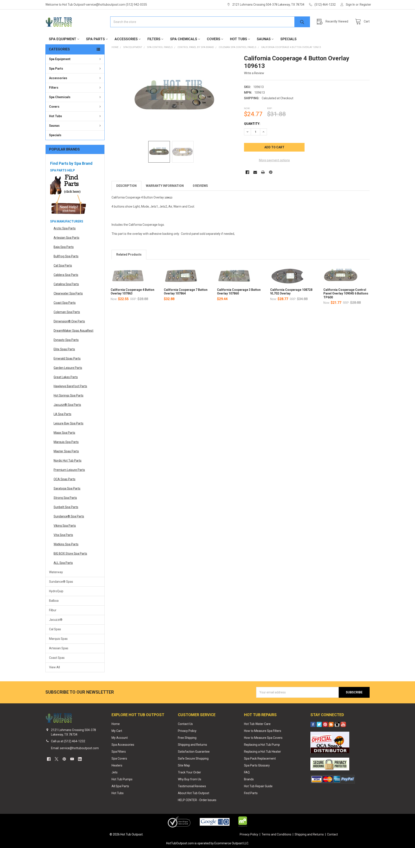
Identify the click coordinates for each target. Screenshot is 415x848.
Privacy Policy (187, 731)
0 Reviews (200, 185)
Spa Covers (119, 758)
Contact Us (185, 724)
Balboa (54, 600)
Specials (288, 39)
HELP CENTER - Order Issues (197, 800)
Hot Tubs (238, 39)
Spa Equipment (62, 39)
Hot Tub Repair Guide (258, 786)
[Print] (263, 172)
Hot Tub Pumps (122, 779)
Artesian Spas (58, 648)
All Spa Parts (120, 786)
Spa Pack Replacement (260, 758)
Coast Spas (57, 657)
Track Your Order (189, 772)
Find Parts (251, 793)
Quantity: (252, 123)
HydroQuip (56, 591)
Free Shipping (187, 737)
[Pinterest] (270, 172)
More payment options (274, 160)
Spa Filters (119, 751)
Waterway (56, 572)
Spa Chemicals (183, 39)
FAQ (247, 772)
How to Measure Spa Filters (262, 731)
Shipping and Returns (192, 744)
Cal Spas (55, 629)
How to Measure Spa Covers (263, 737)
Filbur (52, 610)
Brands (249, 779)
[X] (56, 759)
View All (54, 667)
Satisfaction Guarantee (194, 751)
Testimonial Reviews (192, 786)
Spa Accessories (123, 744)
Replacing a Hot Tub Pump (262, 744)
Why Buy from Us (189, 779)
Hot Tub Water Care (257, 724)
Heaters (117, 765)
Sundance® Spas (61, 581)
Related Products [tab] (129, 254)
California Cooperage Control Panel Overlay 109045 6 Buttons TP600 (345, 293)
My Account (120, 737)
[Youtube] (72, 759)
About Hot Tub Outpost (193, 793)
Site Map (184, 765)
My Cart (117, 731)
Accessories (126, 39)
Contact (332, 834)
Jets (115, 772)
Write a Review (254, 73)
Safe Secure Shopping (193, 758)
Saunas (264, 39)
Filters (153, 39)
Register (365, 4)
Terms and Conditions (276, 834)
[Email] (255, 172)
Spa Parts (95, 39)
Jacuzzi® (55, 619)
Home (116, 724)
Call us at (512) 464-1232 (68, 741)
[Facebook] (247, 172)
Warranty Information (165, 185)
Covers (213, 39)
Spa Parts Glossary (257, 765)
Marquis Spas (58, 638)
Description (126, 185)
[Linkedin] (80, 759)
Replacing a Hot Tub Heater (262, 751)
